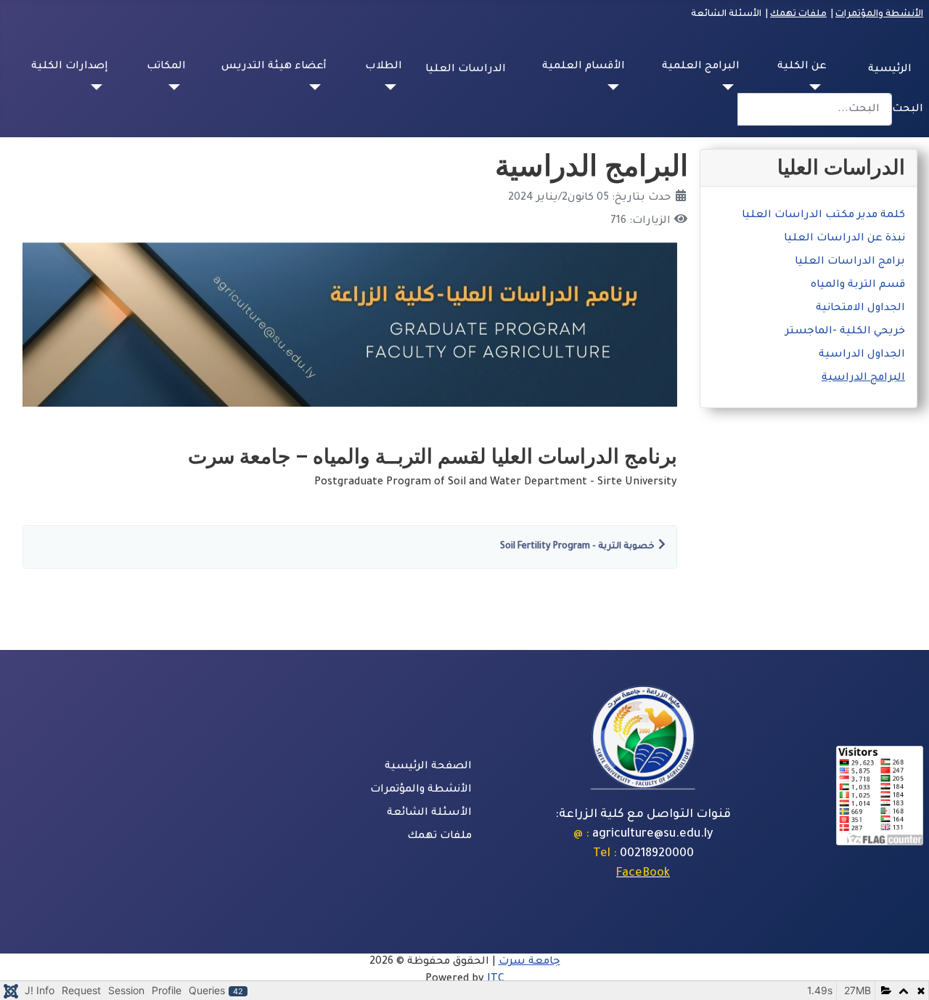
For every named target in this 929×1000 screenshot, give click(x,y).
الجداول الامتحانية (860, 308)
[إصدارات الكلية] (99, 87)
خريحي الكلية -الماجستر (845, 332)
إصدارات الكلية (69, 67)
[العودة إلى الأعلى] (25, 973)
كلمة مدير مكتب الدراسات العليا (823, 215)
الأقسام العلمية (583, 67)
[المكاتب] (177, 87)
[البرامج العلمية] (731, 87)
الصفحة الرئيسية (428, 767)
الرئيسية (890, 70)
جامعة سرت (529, 962)
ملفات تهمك (798, 14)
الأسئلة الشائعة (429, 813)
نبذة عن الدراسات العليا (844, 239)
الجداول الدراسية (862, 355)
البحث (907, 109)
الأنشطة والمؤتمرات (879, 14)
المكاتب (166, 67)
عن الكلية (802, 67)
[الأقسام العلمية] (616, 87)
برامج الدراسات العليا (850, 262)
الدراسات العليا (465, 70)
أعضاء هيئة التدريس (274, 67)
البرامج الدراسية (863, 378)
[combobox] (814, 109)
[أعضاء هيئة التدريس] (318, 87)
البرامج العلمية (701, 67)
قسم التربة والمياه (858, 285)
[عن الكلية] (818, 87)
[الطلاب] (393, 87)
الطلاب (383, 67)
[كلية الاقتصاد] (643, 737)
